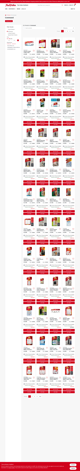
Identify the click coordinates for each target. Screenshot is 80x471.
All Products (10, 31)
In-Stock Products (11, 33)
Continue (73, 464)
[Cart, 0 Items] (74, 5)
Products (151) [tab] (9, 21)
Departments (12, 8)
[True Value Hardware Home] (10, 5)
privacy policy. (12, 467)
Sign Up (71, 5)
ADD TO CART (29, 62)
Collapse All (9, 43)
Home (6, 8)
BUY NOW (29, 65)
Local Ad (23, 8)
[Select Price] (18, 40)
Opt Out (73, 468)
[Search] (62, 5)
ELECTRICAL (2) (10, 45)
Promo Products (11, 29)
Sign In (66, 5)
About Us (73, 8)
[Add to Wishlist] (34, 51)
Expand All (14, 43)
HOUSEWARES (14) (11, 49)
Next (73, 31)
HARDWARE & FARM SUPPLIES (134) (15, 47)
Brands (18, 8)
